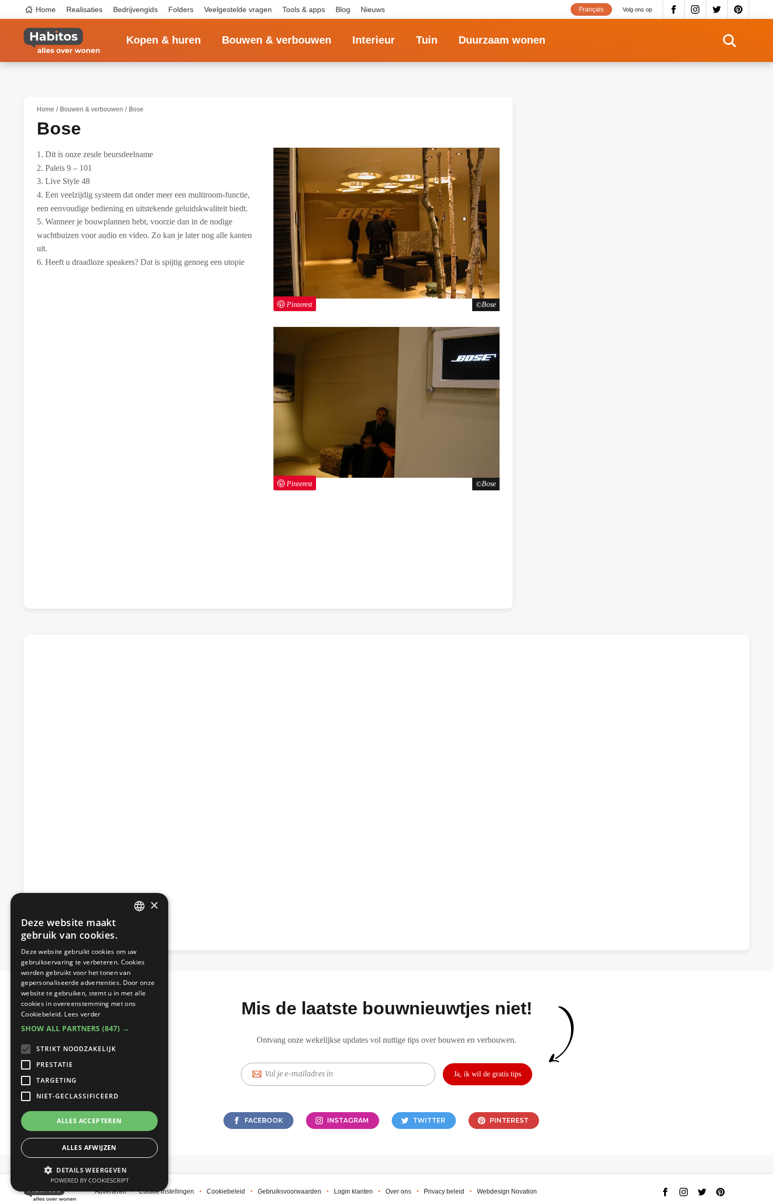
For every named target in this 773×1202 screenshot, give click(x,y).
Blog (342, 9)
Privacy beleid (444, 1191)
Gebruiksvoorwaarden (289, 1191)
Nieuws (373, 9)
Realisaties (84, 9)
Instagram (695, 9)
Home (46, 9)
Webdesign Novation (507, 1191)
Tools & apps (303, 9)
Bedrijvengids (135, 9)
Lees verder (82, 1014)
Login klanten (353, 1191)
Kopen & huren (163, 40)
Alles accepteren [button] (89, 1120)
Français (591, 9)
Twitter (717, 9)
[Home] (62, 41)
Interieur (373, 40)
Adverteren (110, 1191)
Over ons (398, 1191)
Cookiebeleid (226, 1191)
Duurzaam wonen (502, 40)
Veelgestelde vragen (238, 9)
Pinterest (738, 9)
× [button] (154, 906)
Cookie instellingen (166, 1191)
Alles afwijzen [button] (89, 1147)
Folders (181, 9)
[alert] (89, 1042)
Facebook (674, 9)
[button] (89, 1028)
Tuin (427, 40)
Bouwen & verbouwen (276, 40)
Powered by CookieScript (89, 1180)
